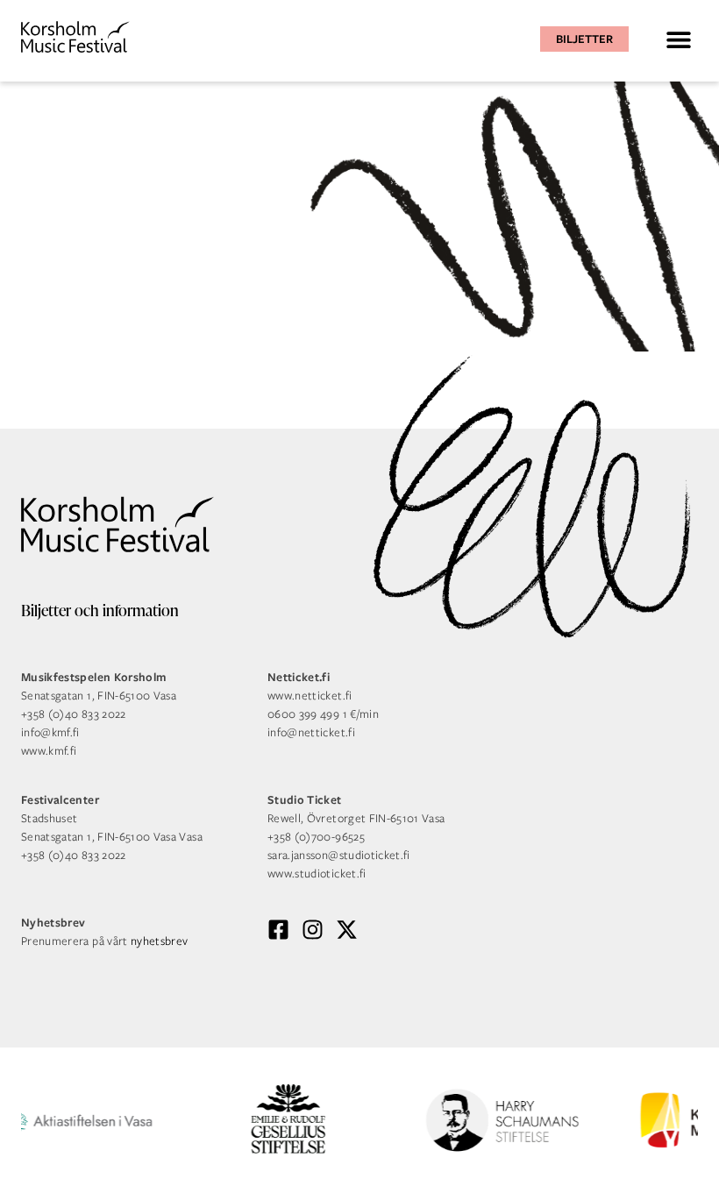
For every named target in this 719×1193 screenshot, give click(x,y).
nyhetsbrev (160, 941)
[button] (678, 39)
